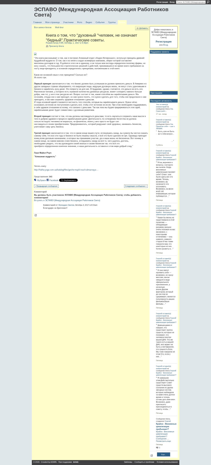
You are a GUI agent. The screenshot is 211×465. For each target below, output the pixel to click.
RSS (35, 215)
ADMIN (54, 462)
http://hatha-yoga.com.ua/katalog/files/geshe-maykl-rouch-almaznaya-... (66, 170)
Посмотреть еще (163, 441)
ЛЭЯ (61, 43)
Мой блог (59, 27)
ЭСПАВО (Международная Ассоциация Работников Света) (101, 12)
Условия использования (167, 462)
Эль (157, 104)
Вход (172, 2)
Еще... (163, 454)
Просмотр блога (56, 46)
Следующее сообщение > (135, 186)
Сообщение (161, 439)
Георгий (159, 120)
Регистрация (162, 2)
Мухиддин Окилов (66, 205)
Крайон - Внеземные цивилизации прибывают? (166, 426)
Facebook (54, 180)
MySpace (41, 180)
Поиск (208, 2)
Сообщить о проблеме (144, 462)
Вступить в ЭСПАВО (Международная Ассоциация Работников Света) (67, 200)
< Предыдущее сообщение (46, 186)
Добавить (143, 28)
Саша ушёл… (161, 111)
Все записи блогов (42, 27)
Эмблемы (128, 462)
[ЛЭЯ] (39, 42)
